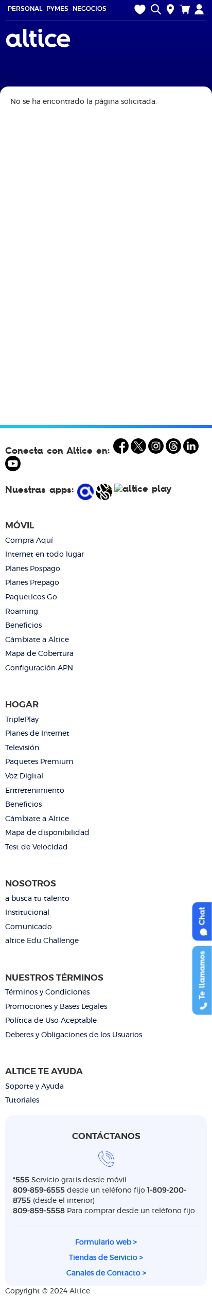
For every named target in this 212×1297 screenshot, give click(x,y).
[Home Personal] (39, 38)
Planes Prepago (32, 583)
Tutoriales (22, 1100)
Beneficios (23, 625)
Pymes (57, 9)
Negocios (90, 9)
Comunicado (28, 927)
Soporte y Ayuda (34, 1086)
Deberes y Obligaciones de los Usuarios (73, 1035)
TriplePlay (22, 719)
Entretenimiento (34, 790)
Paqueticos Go (31, 597)
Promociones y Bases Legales (56, 1006)
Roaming (21, 611)
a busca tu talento (37, 898)
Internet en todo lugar (44, 554)
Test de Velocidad (36, 847)
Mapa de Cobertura (39, 654)
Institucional (27, 912)
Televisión (22, 748)
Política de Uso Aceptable (51, 1020)
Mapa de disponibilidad (47, 833)
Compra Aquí (29, 540)
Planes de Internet (37, 733)
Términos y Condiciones (47, 992)
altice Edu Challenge (42, 941)
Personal (25, 9)
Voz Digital (24, 776)
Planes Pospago (32, 569)
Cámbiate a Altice (37, 640)
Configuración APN (39, 668)
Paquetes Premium (39, 762)
